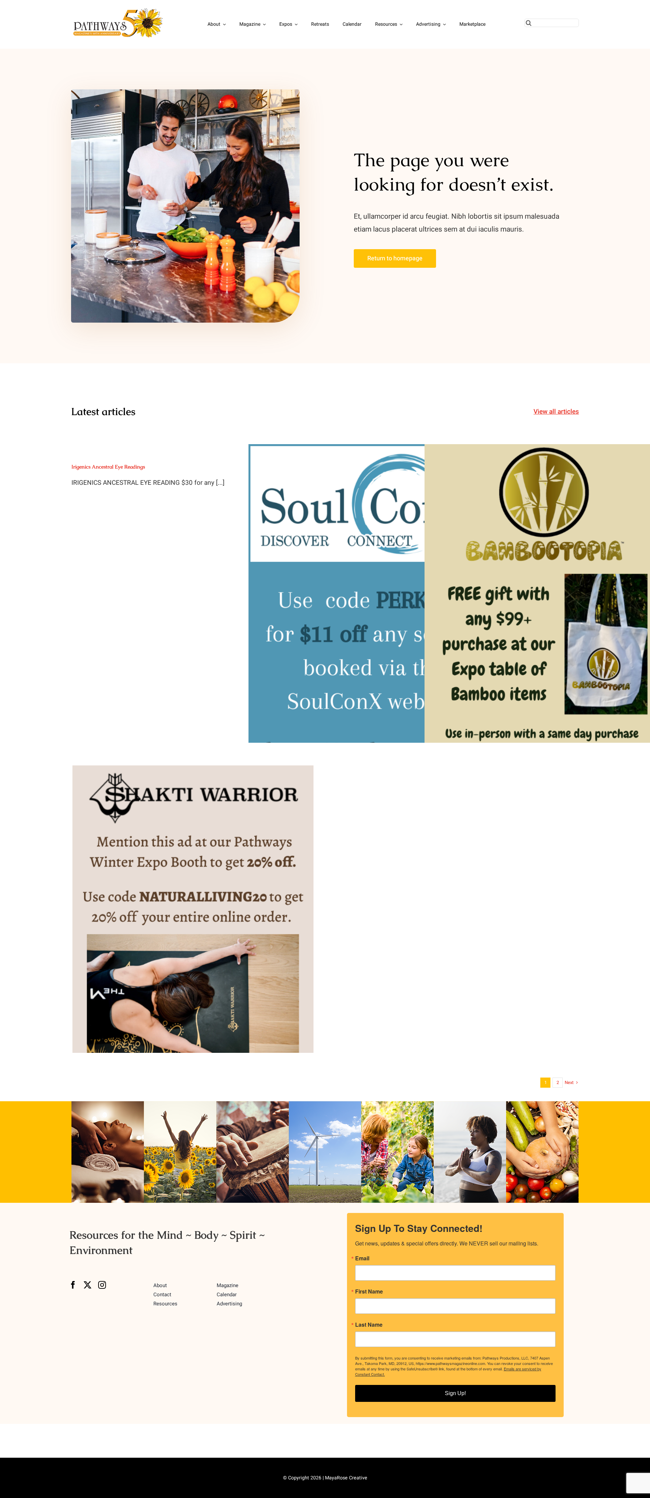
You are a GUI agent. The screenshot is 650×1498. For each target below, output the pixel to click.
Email (362, 1258)
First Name (369, 1291)
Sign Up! (455, 1393)
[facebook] (73, 1285)
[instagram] (102, 1285)
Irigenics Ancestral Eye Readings (108, 466)
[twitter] (87, 1285)
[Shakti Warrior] (192, 934)
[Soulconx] (369, 613)
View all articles (556, 411)
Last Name (369, 1324)
